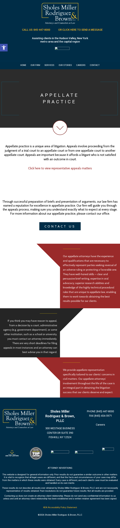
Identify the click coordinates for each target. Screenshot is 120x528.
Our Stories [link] (65, 65)
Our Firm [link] (35, 65)
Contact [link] (95, 65)
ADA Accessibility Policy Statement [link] (60, 507)
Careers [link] (80, 65)
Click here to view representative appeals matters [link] (60, 168)
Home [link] (23, 65)
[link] (4, 47)
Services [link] (49, 65)
